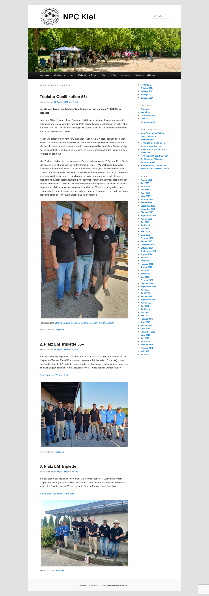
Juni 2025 (145, 225)
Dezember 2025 (148, 205)
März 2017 (145, 328)
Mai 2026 (145, 189)
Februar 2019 (147, 318)
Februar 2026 (147, 199)
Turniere (144, 118)
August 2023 (146, 267)
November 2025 (148, 208)
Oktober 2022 (147, 283)
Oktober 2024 (147, 247)
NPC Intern (146, 84)
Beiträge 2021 (147, 97)
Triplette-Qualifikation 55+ (64, 96)
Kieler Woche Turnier (87, 75)
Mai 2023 (145, 276)
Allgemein (60, 329)
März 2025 (145, 234)
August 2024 (146, 254)
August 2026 (146, 179)
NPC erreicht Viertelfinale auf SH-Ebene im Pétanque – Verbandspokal (154, 159)
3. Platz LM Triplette (58, 466)
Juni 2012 (145, 354)
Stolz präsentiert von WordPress (115, 585)
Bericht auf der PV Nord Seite (54, 375)
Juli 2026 (145, 183)
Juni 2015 (145, 341)
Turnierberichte (148, 115)
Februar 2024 (147, 263)
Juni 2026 (145, 186)
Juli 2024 (145, 257)
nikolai (75, 102)
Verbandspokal (148, 121)
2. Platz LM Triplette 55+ (62, 344)
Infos (113, 75)
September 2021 (148, 299)
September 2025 (148, 215)
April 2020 (145, 315)
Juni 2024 (145, 260)
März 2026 (145, 196)
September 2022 (148, 286)
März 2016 (145, 334)
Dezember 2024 (148, 244)
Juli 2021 (145, 305)
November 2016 (148, 331)
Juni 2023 (145, 273)
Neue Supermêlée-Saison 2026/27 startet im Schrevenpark (152, 136)
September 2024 (148, 251)
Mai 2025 (145, 228)
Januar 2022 (146, 296)
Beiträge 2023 (147, 91)
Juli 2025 (145, 221)
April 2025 (145, 231)
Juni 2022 (145, 292)
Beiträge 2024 (147, 88)
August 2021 (146, 302)
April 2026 (145, 192)
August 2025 (146, 218)
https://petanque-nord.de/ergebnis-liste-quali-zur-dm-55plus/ (84, 322)
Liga (71, 75)
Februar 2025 (147, 238)
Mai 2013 (145, 351)
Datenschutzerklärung (145, 75)
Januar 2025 (146, 241)
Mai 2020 (145, 312)
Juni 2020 (145, 309)
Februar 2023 (147, 280)
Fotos (103, 75)
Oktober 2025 (147, 212)
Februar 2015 (147, 344)
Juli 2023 (145, 270)
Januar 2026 (146, 202)
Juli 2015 (145, 338)
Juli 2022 (145, 289)
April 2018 (145, 322)
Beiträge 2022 (147, 94)
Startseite (44, 75)
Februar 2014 (147, 347)
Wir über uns (59, 75)
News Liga (145, 112)
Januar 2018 (146, 325)
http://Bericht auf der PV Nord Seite (57, 493)
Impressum (126, 75)
